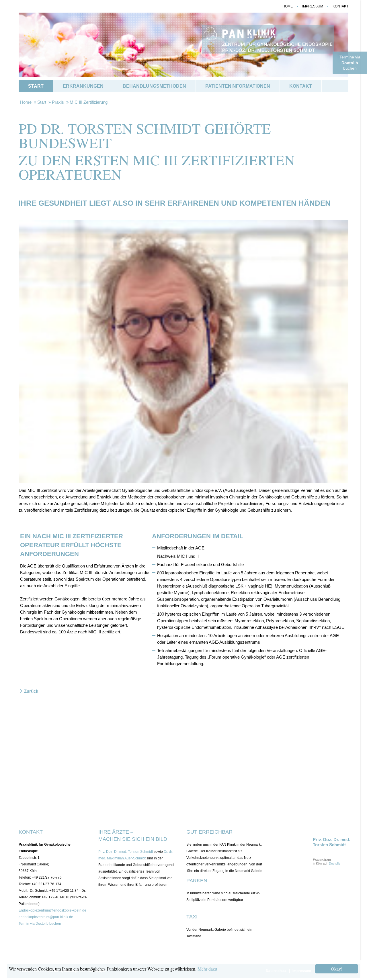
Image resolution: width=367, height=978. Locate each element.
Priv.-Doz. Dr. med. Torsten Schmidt (125, 852)
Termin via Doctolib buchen (40, 924)
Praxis (58, 102)
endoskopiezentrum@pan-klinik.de (46, 917)
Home (287, 6)
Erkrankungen (83, 86)
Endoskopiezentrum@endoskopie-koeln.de (52, 910)
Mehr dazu (207, 969)
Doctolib (334, 863)
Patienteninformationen (237, 86)
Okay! (336, 969)
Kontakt (340, 6)
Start (36, 86)
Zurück (31, 691)
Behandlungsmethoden (154, 86)
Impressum (312, 6)
